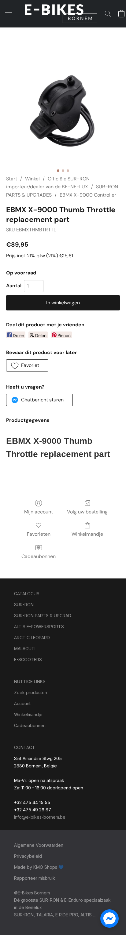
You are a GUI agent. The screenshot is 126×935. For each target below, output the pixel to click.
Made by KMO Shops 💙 (39, 867)
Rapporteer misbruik (34, 878)
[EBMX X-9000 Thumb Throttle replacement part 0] (63, 108)
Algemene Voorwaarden (38, 845)
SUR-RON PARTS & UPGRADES (44, 615)
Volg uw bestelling (87, 512)
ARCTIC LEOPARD (32, 637)
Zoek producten (30, 692)
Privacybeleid (28, 856)
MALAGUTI (24, 648)
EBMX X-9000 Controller (88, 195)
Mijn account (38, 512)
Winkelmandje (87, 534)
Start (11, 179)
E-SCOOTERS (28, 659)
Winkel (32, 179)
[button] (63, 13)
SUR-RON (24, 604)
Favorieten (38, 534)
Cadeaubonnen (38, 556)
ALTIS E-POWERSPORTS (39, 626)
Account (22, 703)
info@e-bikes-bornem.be (39, 817)
